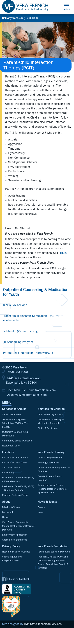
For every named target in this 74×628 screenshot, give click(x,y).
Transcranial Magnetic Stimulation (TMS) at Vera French (15, 423)
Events (41, 507)
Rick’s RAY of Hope (15, 305)
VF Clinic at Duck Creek (14, 462)
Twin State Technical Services (43, 624)
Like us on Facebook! (18, 579)
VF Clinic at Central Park (15, 457)
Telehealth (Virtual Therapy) (20, 331)
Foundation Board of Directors (54, 552)
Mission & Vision (11, 507)
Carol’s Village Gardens (50, 457)
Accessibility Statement (14, 540)
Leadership (8, 512)
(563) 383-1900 (28, 18)
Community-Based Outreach (17, 440)
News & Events (47, 501)
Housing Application (48, 462)
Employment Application (14, 535)
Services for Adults (14, 409)
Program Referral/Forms (15, 495)
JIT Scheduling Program (18, 342)
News (40, 512)
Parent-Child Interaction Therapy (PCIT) (28, 353)
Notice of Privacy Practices (16, 552)
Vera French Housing (51, 452)
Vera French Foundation (53, 546)
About (6, 501)
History (6, 517)
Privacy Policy (11, 546)
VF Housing (8, 472)
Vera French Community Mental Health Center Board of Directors (18, 526)
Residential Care (11, 445)
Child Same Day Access (50, 414)
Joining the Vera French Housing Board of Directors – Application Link (53, 489)
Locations (8, 452)
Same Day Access (11, 414)
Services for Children (51, 409)
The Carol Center (11, 467)
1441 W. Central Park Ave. (24, 378)
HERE (63, 253)
